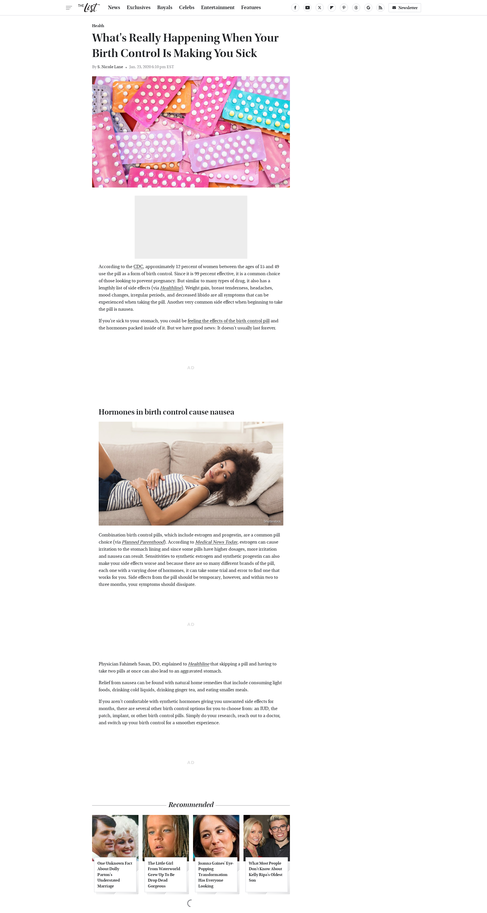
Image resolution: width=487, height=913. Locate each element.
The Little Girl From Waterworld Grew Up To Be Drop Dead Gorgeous (164, 874)
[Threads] (356, 8)
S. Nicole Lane (110, 66)
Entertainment (218, 8)
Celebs (187, 8)
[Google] (368, 8)
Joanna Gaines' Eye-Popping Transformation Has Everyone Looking (216, 874)
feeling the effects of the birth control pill (229, 321)
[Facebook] (295, 8)
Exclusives (139, 8)
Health (98, 26)
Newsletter (408, 7)
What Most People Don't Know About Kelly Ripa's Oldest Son (265, 872)
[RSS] (380, 8)
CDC (138, 266)
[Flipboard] (332, 8)
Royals (164, 8)
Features (251, 8)
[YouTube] (307, 8)
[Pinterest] (344, 8)
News (114, 8)
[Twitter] (320, 8)
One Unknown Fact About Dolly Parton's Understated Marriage (114, 874)
